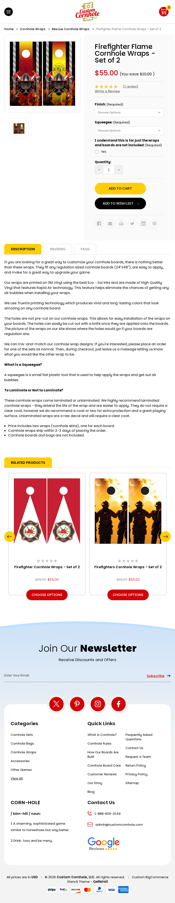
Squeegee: (112, 122)
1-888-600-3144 (107, 813)
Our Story (95, 783)
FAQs (85, 249)
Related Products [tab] (28, 462)
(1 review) (130, 86)
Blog (91, 791)
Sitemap (132, 783)
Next (165, 536)
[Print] (121, 223)
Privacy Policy (136, 774)
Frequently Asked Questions (138, 736)
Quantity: (103, 162)
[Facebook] (99, 223)
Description (23, 249)
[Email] (110, 223)
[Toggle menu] (8, 11)
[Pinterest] (154, 223)
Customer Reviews (102, 774)
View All (17, 778)
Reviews (57, 249)
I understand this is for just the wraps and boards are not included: (128, 143)
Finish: (109, 104)
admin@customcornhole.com (119, 824)
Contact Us (134, 748)
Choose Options (47, 594)
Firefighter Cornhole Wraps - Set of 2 (47, 567)
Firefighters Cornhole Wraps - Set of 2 (128, 567)
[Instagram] (98, 704)
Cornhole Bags (22, 743)
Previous (9, 536)
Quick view (46, 510)
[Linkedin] (143, 223)
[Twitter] (132, 223)
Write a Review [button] (107, 91)
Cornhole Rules (99, 743)
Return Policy (135, 765)
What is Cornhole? (102, 734)
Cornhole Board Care (104, 765)
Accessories (20, 761)
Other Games (21, 769)
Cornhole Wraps (23, 752)
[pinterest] (77, 704)
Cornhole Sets (22, 734)
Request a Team (138, 756)
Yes (103, 151)
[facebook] (118, 704)
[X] (56, 704)
